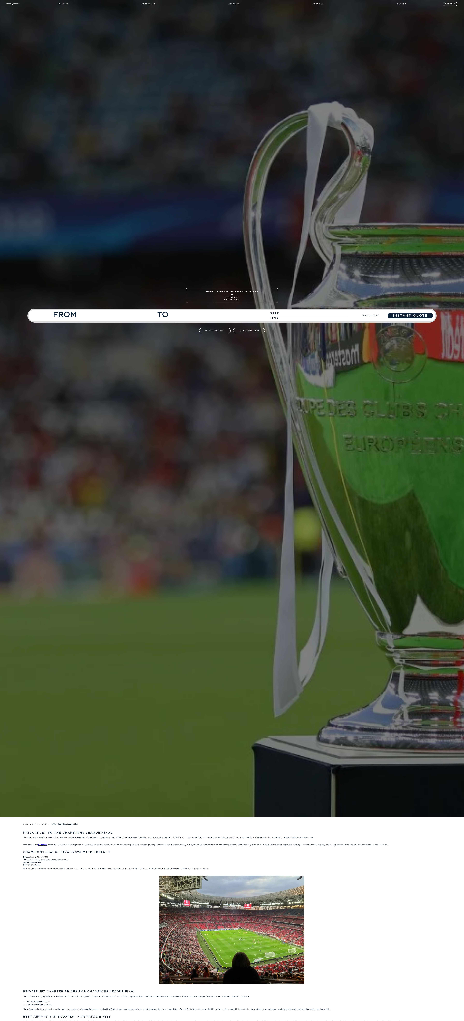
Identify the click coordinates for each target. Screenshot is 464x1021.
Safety (401, 4)
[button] (64, 4)
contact (450, 4)
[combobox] (104, 316)
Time (274, 317)
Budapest (42, 845)
